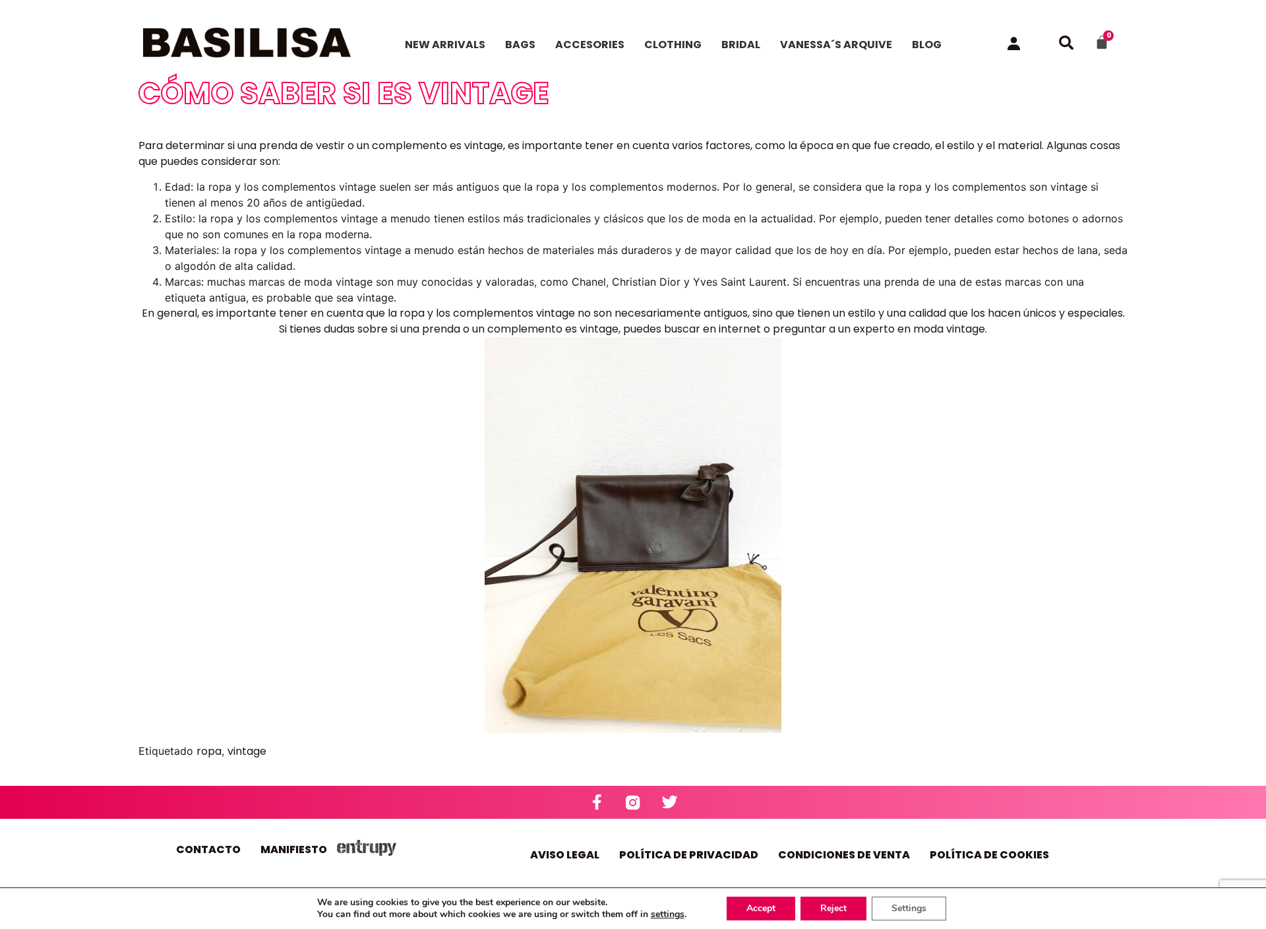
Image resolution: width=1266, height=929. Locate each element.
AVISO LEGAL (564, 854)
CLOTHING (673, 44)
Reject (833, 908)
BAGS (520, 44)
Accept (760, 908)
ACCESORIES (589, 44)
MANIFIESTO (293, 849)
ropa (209, 751)
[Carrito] (1102, 42)
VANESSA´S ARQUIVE (836, 44)
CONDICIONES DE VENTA (844, 854)
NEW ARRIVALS (445, 44)
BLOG (927, 44)
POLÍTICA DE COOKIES (989, 854)
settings (667, 914)
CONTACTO (208, 849)
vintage (246, 751)
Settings (908, 908)
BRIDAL (740, 44)
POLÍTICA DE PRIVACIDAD (688, 854)
